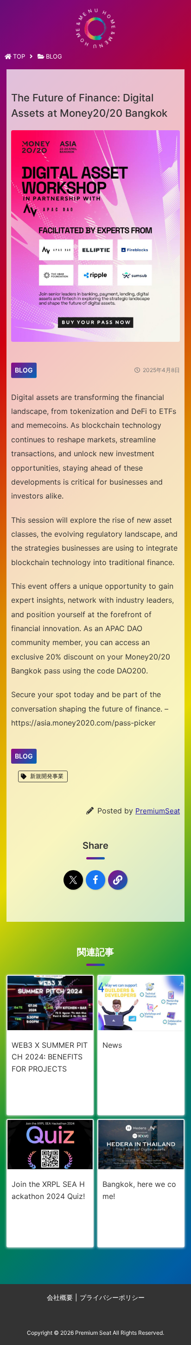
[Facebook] (95, 880)
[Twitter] (73, 880)
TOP (19, 56)
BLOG (54, 56)
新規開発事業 (47, 775)
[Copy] (117, 880)
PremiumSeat (157, 810)
